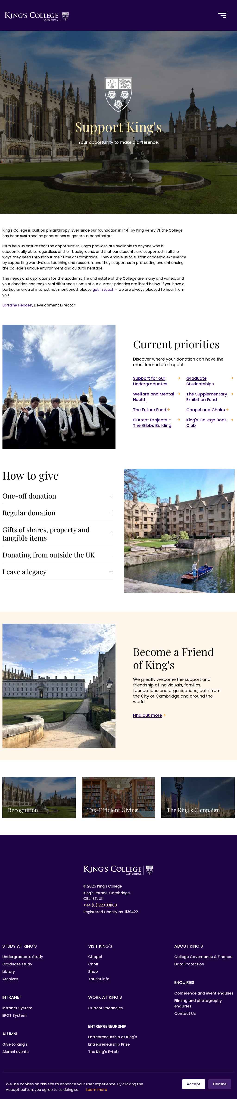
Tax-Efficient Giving (118, 797)
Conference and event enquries (204, 993)
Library (8, 971)
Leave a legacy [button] (24, 571)
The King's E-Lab (103, 1051)
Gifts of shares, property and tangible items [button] (46, 533)
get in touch (103, 289)
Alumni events (15, 1051)
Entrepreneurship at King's (112, 1037)
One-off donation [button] (29, 495)
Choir (93, 964)
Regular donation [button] (29, 512)
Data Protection (189, 964)
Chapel (95, 956)
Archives (10, 979)
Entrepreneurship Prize (109, 1044)
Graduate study (17, 964)
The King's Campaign (198, 797)
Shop (93, 971)
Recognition (39, 797)
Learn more (96, 1089)
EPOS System (14, 1015)
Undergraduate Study (22, 956)
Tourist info (98, 979)
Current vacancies (105, 1008)
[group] (57, 495)
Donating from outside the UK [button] (48, 554)
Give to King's (15, 1044)
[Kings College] (106, 15)
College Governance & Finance (203, 956)
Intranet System (17, 1008)
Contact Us (185, 1013)
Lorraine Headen (17, 305)
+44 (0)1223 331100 (100, 905)
